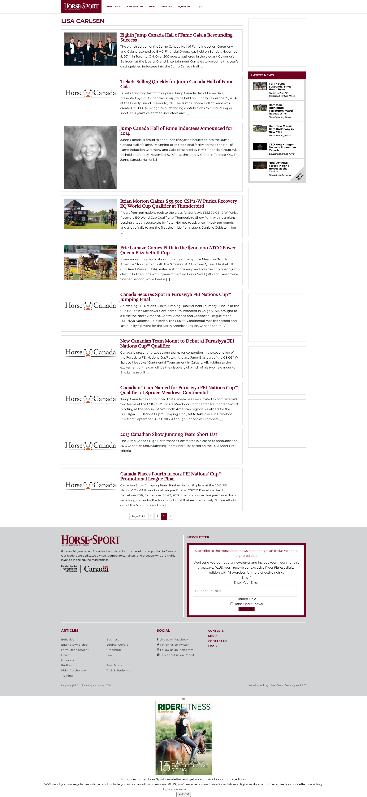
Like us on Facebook (173, 639)
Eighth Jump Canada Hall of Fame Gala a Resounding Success (176, 37)
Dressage (273, 96)
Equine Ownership (74, 644)
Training (67, 675)
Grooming (113, 650)
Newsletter (135, 6)
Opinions (67, 660)
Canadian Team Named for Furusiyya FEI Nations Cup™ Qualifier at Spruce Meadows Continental (179, 390)
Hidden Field (246, 599)
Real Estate (114, 665)
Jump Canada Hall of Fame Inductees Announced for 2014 (176, 130)
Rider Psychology (73, 670)
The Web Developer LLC (287, 685)
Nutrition (112, 660)
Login (213, 646)
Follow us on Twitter (174, 644)
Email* (246, 577)
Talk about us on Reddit (177, 655)
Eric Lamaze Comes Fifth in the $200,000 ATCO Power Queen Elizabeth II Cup (178, 250)
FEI (286, 93)
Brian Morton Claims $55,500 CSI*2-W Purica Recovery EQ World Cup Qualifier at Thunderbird (178, 203)
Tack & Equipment (119, 670)
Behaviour (68, 639)
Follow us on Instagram (176, 650)
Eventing (283, 96)
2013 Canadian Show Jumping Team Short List (168, 434)
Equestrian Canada (278, 154)
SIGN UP (246, 609)
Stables (166, 6)
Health (66, 655)
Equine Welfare (276, 93)
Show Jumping (276, 117)
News (291, 96)
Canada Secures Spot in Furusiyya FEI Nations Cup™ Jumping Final (175, 296)
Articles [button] (112, 6)
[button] (183, 699)
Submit (183, 794)
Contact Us (217, 641)
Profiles (66, 665)
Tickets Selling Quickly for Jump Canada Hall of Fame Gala (176, 84)
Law (109, 655)
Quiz (201, 6)
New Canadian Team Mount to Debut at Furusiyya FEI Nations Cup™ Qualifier (177, 343)
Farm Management (75, 650)
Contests (216, 630)
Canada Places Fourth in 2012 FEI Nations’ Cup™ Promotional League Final (171, 476)
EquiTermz (185, 6)
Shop (152, 6)
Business (112, 639)
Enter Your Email (246, 582)
